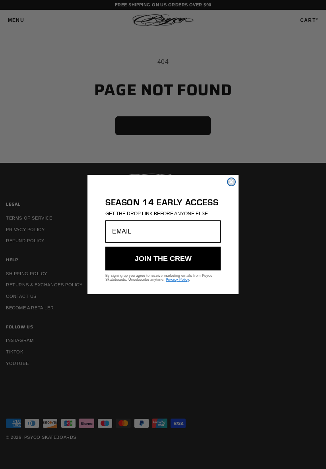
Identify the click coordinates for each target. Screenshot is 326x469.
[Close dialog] (231, 182)
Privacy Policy (177, 280)
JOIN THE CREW (163, 258)
